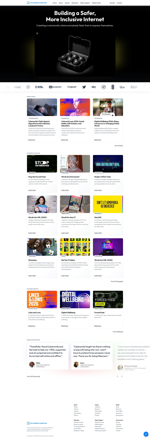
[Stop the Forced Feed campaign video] (75, 76)
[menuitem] (76, 407)
